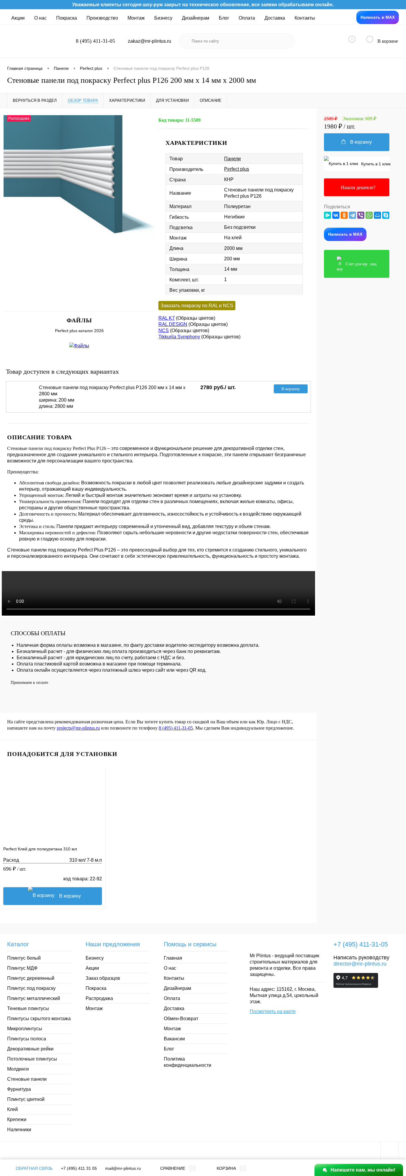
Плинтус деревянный (30, 978)
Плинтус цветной (26, 1099)
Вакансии (174, 1038)
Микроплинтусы (24, 1028)
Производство (102, 17)
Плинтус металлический (33, 998)
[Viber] (360, 215)
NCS (163, 330)
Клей (12, 1109)
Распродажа (99, 998)
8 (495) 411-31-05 (176, 727)
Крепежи (16, 1119)
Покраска (66, 17)
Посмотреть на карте (273, 1011)
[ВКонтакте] (335, 215)
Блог (224, 17)
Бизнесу (163, 17)
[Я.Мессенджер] (327, 215)
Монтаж (136, 17)
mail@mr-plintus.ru (123, 1168)
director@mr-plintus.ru (359, 964)
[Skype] (385, 215)
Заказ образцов (103, 978)
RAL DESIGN (172, 324)
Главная (173, 958)
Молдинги (18, 1069)
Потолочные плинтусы (32, 1058)
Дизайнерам (195, 17)
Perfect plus (236, 169)
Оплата (247, 17)
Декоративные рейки (30, 1048)
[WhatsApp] (369, 215)
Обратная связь (34, 1168)
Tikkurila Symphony (179, 336)
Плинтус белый (24, 958)
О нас (40, 17)
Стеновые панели (27, 1079)
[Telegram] (352, 215)
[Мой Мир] (377, 215)
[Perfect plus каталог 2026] (79, 345)
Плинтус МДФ (22, 968)
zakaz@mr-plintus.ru (149, 41)
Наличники (19, 1129)
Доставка (275, 17)
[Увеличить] (79, 191)
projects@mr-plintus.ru (78, 727)
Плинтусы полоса (26, 1038)
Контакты (305, 17)
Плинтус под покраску (31, 988)
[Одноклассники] (344, 215)
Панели (232, 158)
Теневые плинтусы (28, 1008)
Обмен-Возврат (181, 1018)
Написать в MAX (378, 17)
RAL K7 (166, 318)
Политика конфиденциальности (187, 1062)
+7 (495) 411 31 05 (79, 1168)
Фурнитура (19, 1089)
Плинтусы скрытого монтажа (39, 1018)
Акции (18, 17)
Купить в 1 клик (374, 163)
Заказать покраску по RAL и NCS (196, 305)
